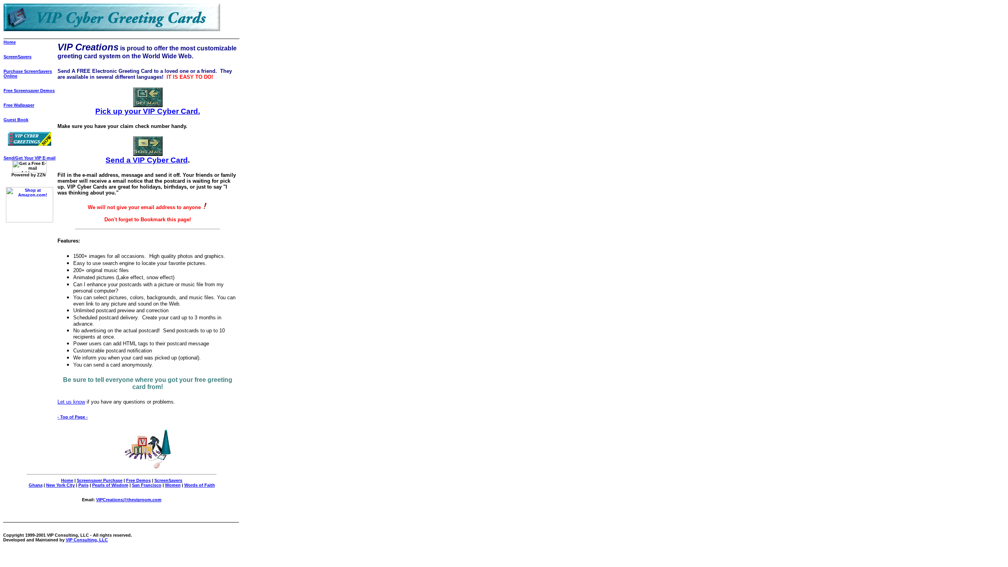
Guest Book (16, 119)
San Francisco (146, 485)
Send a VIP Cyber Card (147, 160)
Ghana (36, 485)
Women (173, 485)
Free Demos (138, 480)
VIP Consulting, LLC (87, 539)
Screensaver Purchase (99, 480)
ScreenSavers (18, 56)
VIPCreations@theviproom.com (128, 499)
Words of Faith (199, 485)
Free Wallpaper (19, 105)
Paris (83, 485)
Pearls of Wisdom (110, 485)
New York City (60, 485)
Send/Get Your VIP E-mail (30, 158)
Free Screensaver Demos (29, 90)
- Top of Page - (72, 417)
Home (10, 42)
